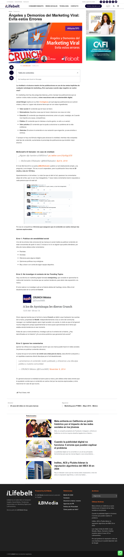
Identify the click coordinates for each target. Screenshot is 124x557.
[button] (11, 67)
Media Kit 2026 (68, 495)
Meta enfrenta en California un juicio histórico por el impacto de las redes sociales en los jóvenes (73, 424)
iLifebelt (13, 554)
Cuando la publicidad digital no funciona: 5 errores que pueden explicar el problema (75, 444)
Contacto (74, 6)
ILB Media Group (22, 510)
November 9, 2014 (57, 369)
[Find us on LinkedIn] (110, 1)
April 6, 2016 (62, 160)
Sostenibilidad (18, 2)
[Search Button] (114, 6)
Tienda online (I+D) (93, 6)
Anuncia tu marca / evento (72, 501)
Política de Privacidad (70, 506)
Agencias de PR (68, 504)
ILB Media (40, 495)
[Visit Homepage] (12, 6)
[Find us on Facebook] (101, 1)
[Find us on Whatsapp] (113, 1)
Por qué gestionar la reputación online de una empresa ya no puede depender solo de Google (104, 541)
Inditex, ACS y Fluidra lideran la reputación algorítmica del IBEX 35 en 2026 (74, 465)
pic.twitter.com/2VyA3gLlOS (60, 155)
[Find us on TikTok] (116, 1)
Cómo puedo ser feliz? (70, 509)
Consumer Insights (36, 6)
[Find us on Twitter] (104, 1)
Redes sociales (51, 6)
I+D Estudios (10, 2)
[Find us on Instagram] (107, 1)
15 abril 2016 (35, 65)
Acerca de (26, 2)
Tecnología (64, 6)
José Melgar (27, 65)
